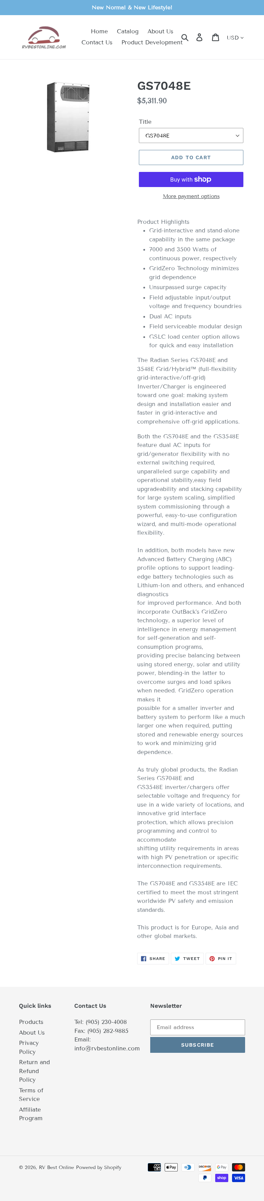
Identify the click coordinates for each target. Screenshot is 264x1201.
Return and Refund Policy (34, 1071)
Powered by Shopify (98, 1167)
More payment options (191, 196)
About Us (32, 1032)
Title (145, 121)
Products (31, 1022)
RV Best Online (56, 1167)
